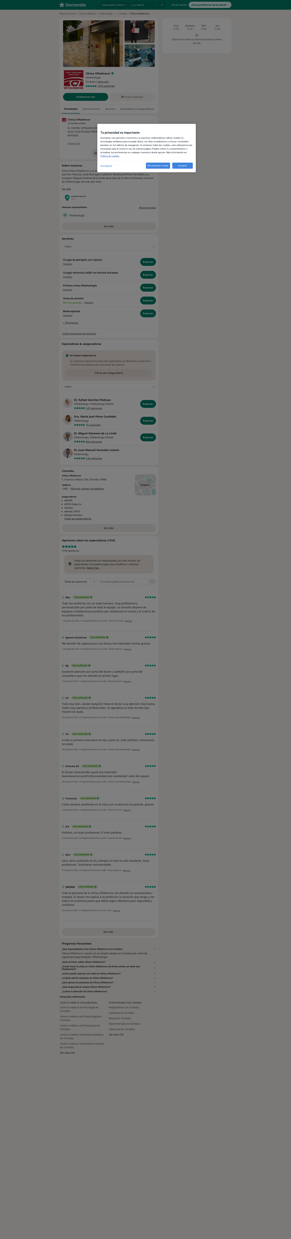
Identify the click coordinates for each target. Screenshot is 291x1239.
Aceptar (182, 165)
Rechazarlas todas (158, 165)
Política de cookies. (110, 156)
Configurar (106, 166)
